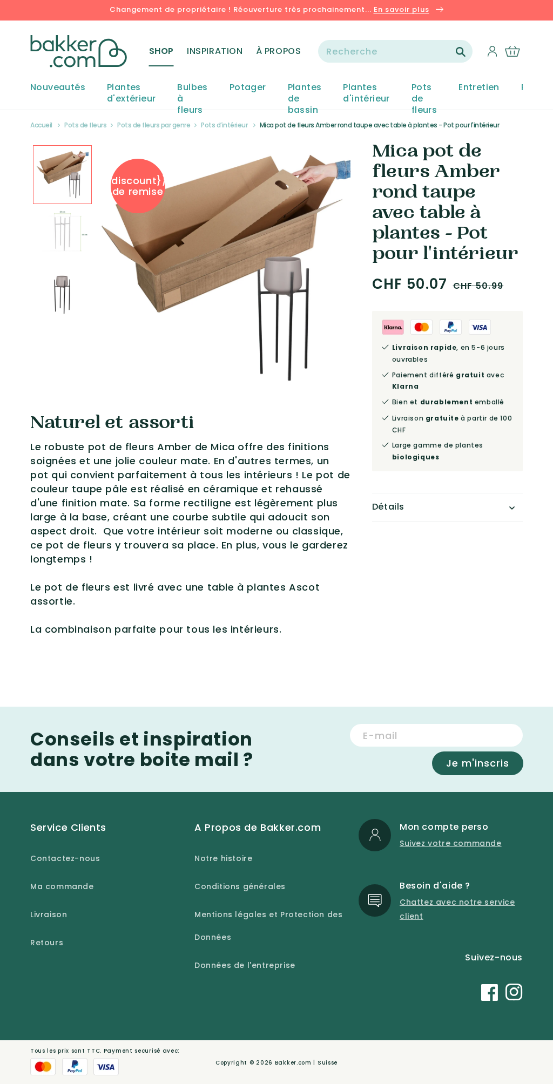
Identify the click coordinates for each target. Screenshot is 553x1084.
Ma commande (62, 886)
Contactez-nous (65, 858)
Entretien (479, 87)
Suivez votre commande (451, 843)
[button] (161, 51)
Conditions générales (240, 886)
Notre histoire (223, 858)
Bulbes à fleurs (192, 99)
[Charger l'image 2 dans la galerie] (62, 174)
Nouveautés (57, 87)
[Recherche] (461, 52)
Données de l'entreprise (244, 965)
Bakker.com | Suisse (306, 1063)
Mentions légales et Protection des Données (268, 926)
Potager (248, 87)
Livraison (48, 914)
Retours (46, 942)
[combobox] (395, 51)
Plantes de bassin (305, 99)
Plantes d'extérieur (131, 93)
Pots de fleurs (424, 99)
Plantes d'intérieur (366, 93)
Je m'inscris (477, 763)
